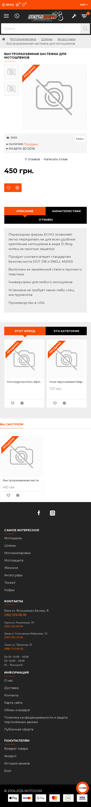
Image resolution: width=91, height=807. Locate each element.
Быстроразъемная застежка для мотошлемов (22, 480)
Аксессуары (66, 39)
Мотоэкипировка (23, 39)
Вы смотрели (11, 424)
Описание (24, 211)
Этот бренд (25, 331)
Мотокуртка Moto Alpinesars (25, 381)
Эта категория (66, 331)
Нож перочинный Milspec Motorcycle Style (67, 381)
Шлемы (46, 39)
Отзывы (46, 219)
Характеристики (66, 211)
